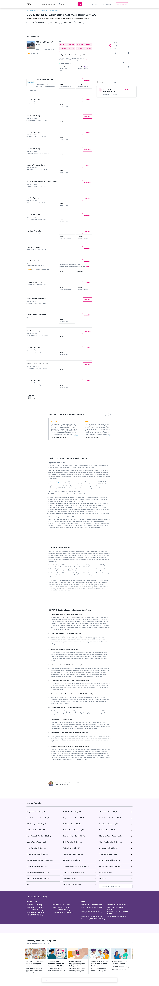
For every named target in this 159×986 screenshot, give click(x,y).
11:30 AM (79, 48)
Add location (129, 90)
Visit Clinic (87, 80)
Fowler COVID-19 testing (61, 907)
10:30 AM (88, 44)
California (42, 10)
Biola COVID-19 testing (34, 905)
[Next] (109, 414)
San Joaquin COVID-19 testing (63, 912)
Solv (27, 10)
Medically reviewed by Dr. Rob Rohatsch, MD (67, 783)
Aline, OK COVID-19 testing (116, 916)
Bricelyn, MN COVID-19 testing (91, 912)
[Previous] (106, 414)
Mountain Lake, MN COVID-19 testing (117, 913)
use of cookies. (101, 980)
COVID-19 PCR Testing (52, 10)
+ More (76, 435)
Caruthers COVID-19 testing (62, 905)
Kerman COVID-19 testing (61, 910)
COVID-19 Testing (34, 10)
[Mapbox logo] (100, 82)
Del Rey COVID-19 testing (35, 907)
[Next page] (36, 397)
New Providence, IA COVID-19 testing (117, 908)
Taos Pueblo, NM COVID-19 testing (93, 919)
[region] (117, 59)
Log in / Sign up (122, 4)
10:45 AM (63, 48)
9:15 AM (71, 44)
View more (61, 52)
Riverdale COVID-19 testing (35, 912)
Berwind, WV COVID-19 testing (117, 905)
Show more (89, 60)
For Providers (107, 4)
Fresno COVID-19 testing (34, 910)
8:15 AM (62, 44)
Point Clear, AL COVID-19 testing (92, 907)
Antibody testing (53, 482)
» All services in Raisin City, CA (110, 886)
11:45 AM (88, 48)
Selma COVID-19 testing (34, 915)
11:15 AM (71, 48)
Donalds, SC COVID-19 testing (91, 905)
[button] (110, 45)
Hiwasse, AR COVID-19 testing (91, 916)
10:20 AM (80, 44)
